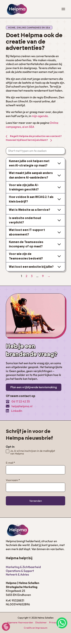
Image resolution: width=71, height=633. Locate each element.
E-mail (10, 462)
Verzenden (35, 500)
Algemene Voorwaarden (20, 622)
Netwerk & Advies (17, 574)
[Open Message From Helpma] (61, 623)
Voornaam (13, 480)
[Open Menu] (63, 9)
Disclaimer (41, 622)
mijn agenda (40, 116)
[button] (35, 163)
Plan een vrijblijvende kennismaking (33, 387)
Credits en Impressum (35, 627)
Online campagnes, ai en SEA (32, 124)
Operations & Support (20, 571)
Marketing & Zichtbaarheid (23, 567)
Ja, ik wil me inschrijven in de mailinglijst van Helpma (32, 452)
